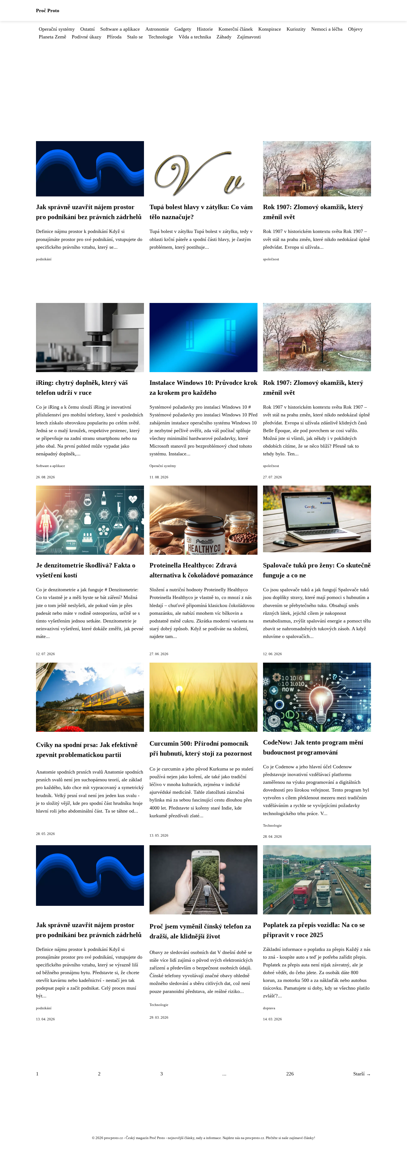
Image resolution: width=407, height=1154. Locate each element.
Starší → (362, 1074)
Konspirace (269, 29)
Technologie (160, 37)
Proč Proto (47, 10)
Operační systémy (57, 29)
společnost (271, 259)
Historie (205, 29)
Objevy (355, 29)
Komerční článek (235, 29)
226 (290, 1074)
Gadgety (182, 29)
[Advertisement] (203, 82)
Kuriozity (296, 29)
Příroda (114, 37)
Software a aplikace (120, 29)
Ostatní (87, 29)
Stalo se (135, 37)
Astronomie (157, 29)
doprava (269, 1008)
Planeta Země (52, 37)
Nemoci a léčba (326, 29)
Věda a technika (195, 37)
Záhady (224, 37)
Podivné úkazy (86, 37)
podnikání (43, 259)
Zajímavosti (249, 37)
